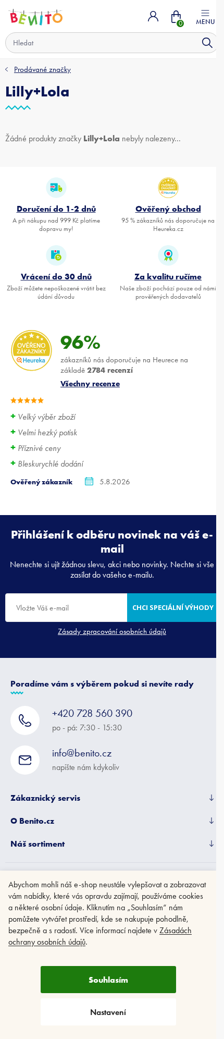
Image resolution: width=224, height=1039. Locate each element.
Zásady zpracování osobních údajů (112, 631)
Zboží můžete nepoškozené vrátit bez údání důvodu (56, 285)
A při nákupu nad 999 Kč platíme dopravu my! (56, 218)
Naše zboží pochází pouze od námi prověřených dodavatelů (168, 285)
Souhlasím (108, 979)
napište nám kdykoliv (85, 759)
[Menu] (205, 16)
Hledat (207, 42)
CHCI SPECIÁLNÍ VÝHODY (173, 607)
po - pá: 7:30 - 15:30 (92, 719)
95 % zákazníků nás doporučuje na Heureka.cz (168, 218)
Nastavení (108, 1012)
